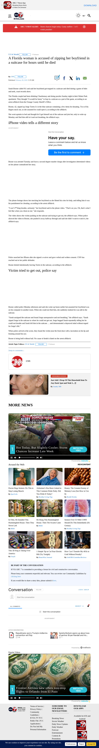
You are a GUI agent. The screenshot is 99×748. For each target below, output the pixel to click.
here (54, 581)
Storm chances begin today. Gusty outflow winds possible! (56, 28)
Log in (80, 589)
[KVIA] (21, 15)
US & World (29, 344)
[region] (49, 618)
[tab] (15, 606)
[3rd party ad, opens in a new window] (29, 394)
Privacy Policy (35, 709)
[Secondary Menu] (11, 16)
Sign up (86, 589)
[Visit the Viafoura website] (85, 648)
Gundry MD (57, 386)
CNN (12, 77)
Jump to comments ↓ (16, 350)
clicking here (16, 576)
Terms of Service (36, 706)
